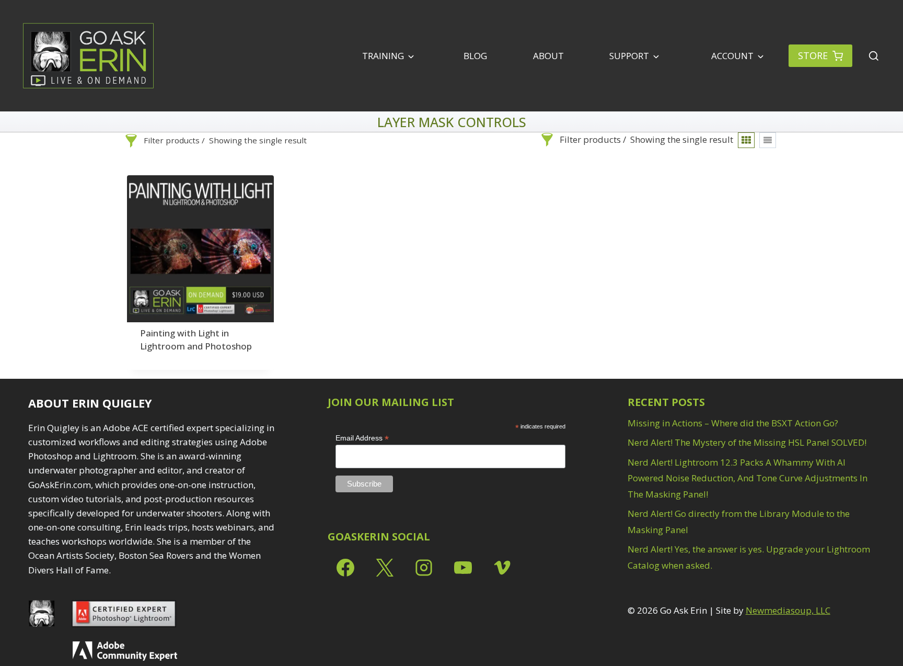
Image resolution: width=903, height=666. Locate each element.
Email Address (362, 438)
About (548, 56)
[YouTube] (463, 567)
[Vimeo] (502, 567)
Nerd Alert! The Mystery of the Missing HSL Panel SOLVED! (747, 442)
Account (731, 56)
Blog (475, 56)
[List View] (767, 140)
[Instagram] (424, 567)
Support (629, 56)
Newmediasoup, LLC (788, 610)
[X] (384, 567)
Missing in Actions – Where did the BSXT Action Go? (733, 423)
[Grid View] (746, 140)
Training (383, 56)
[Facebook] (345, 567)
